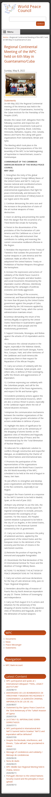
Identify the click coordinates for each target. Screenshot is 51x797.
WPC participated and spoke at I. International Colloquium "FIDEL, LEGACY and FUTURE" (24, 684)
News (8, 642)
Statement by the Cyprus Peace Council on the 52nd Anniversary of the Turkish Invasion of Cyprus (26, 710)
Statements (10, 100)
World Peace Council (29, 8)
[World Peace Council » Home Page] (9, 13)
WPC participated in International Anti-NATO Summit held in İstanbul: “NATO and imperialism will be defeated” (25, 731)
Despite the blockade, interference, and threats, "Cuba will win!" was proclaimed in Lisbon (25, 743)
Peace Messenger (13, 644)
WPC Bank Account (14, 665)
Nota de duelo (12, 761)
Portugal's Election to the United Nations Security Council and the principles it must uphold (25, 778)
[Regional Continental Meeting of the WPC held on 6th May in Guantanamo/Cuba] (20, 97)
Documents (11, 638)
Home (5, 37)
